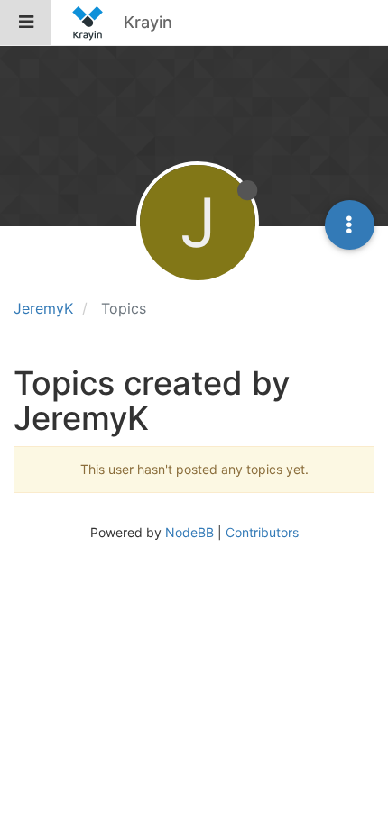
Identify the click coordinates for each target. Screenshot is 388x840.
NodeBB (189, 532)
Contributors (262, 532)
